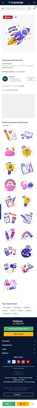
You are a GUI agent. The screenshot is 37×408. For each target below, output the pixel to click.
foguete (20, 310)
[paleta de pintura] (27, 251)
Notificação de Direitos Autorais (13, 382)
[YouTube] (28, 361)
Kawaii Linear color (12, 90)
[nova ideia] (10, 268)
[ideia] (10, 135)
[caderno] (27, 218)
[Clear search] (25, 8)
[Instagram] (23, 361)
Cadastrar (18, 373)
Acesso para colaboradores (18, 329)
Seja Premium (18, 334)
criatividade (17, 307)
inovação (28, 310)
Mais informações (7, 67)
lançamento (6, 313)
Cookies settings (29, 382)
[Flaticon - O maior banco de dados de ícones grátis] (15, 3)
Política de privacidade (25, 377)
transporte (26, 307)
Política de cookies (19, 380)
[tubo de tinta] (10, 285)
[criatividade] (10, 152)
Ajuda (4, 349)
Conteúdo (5, 341)
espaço (5, 310)
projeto (15, 313)
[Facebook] (9, 361)
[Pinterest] (18, 361)
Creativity (21, 86)
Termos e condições (11, 377)
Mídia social (18, 357)
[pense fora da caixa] (27, 152)
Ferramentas (7, 345)
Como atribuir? (20, 71)
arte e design (7, 307)
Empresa (5, 353)
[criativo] (27, 135)
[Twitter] (13, 361)
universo (12, 310)
